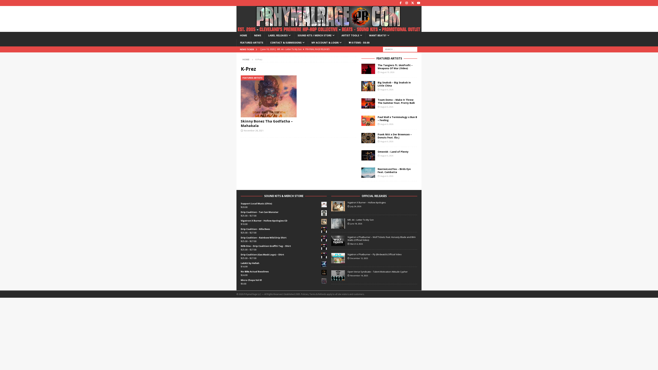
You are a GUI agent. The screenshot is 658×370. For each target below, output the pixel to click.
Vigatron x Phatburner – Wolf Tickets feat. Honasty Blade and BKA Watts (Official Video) (382, 239)
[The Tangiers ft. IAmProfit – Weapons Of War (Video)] (368, 69)
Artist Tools (350, 35)
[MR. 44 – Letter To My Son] (338, 223)
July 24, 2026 (355, 206)
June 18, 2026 (356, 223)
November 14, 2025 (359, 275)
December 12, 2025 (359, 258)
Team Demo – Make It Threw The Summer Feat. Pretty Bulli (396, 101)
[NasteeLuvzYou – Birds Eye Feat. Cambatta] (368, 173)
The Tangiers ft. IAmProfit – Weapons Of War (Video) (395, 67)
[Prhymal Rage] (329, 30)
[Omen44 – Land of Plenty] (368, 155)
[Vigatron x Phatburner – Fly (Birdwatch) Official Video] (338, 258)
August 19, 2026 (387, 72)
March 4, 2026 (356, 244)
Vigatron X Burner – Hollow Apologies (367, 202)
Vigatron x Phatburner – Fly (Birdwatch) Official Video (375, 254)
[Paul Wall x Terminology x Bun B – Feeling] (368, 121)
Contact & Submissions (286, 42)
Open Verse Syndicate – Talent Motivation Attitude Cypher (378, 271)
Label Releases (278, 35)
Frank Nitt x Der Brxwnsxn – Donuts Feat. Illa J (395, 136)
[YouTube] (419, 3)
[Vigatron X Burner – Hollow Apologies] (338, 206)
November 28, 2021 (254, 130)
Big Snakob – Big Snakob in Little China (394, 84)
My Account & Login (325, 42)
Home (243, 35)
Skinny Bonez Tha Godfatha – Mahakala (267, 123)
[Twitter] (413, 3)
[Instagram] (407, 3)
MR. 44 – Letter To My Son (361, 219)
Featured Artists (251, 42)
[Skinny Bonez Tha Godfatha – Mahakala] (269, 96)
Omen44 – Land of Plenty (393, 151)
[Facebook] (401, 3)
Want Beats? (377, 35)
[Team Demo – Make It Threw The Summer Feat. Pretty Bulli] (368, 103)
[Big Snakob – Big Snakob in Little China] (368, 86)
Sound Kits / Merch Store (315, 35)
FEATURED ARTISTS (389, 58)
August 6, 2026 (386, 89)
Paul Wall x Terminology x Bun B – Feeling (397, 118)
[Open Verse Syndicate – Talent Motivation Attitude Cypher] (338, 275)
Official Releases (374, 196)
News (257, 35)
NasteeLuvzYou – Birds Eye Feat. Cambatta (394, 170)
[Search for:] (400, 49)
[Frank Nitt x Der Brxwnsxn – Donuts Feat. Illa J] (368, 138)
